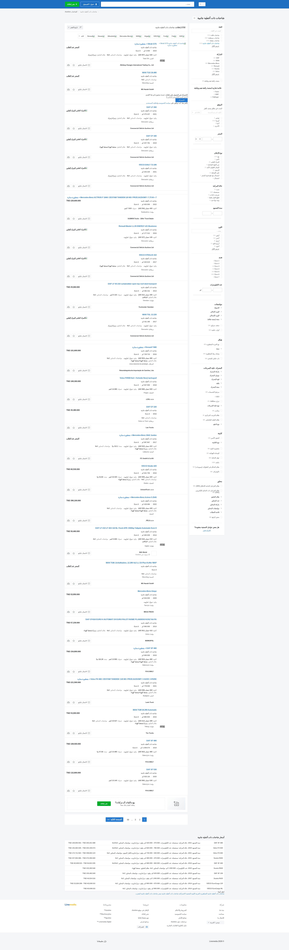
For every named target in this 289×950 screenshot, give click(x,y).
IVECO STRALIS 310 (148, 255)
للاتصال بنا (221, 918)
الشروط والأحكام (180, 910)
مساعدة (221, 914)
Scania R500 (218, 868)
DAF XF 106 (218, 873)
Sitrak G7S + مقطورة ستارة (146, 44)
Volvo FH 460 (218, 853)
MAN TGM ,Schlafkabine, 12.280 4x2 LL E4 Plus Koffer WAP (131, 563)
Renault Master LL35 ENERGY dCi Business (138, 226)
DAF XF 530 (151, 769)
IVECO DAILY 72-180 (148, 165)
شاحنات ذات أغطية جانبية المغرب (147, 894)
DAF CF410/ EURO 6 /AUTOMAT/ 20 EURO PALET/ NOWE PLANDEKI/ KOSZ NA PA (121, 619)
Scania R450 (218, 858)
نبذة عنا (221, 910)
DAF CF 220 (151, 407)
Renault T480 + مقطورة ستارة (144, 347)
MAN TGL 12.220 (149, 315)
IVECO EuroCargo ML (215, 888)
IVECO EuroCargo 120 (215, 883)
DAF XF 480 (151, 741)
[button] (74, 65)
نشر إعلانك (104, 804)
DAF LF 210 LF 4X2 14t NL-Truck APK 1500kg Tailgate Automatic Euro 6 (126, 528)
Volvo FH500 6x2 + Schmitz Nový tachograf (138, 378)
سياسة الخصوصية (164, 103)
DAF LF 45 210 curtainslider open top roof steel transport (132, 284)
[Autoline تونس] (216, 4)
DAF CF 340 (151, 136)
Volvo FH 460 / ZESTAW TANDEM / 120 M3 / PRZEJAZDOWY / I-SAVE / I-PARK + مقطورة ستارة (117, 679)
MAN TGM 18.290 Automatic (145, 710)
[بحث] (192, 4)
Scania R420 (218, 878)
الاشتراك (181, 100)
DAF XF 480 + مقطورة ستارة (145, 648)
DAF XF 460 (218, 863)
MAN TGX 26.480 (149, 73)
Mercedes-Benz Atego (147, 591)
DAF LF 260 (152, 107)
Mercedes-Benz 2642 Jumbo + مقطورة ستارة (138, 435)
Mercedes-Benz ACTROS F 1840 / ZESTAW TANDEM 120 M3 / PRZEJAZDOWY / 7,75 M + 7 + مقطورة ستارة (112, 197)
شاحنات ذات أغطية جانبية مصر (168, 894)
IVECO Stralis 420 (149, 466)
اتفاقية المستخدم (151, 103)
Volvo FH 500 (218, 848)
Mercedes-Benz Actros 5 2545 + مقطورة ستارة (137, 497)
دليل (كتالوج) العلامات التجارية (176, 925)
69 (128, 820)
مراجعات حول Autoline (178, 922)
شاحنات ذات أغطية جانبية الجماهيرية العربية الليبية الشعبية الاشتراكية (201, 894)
